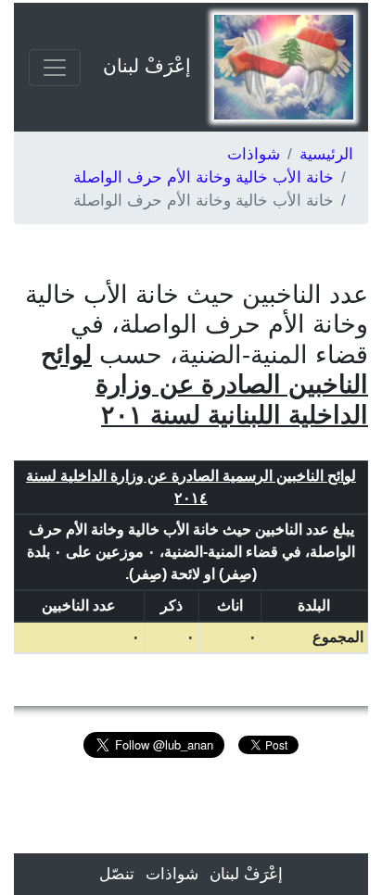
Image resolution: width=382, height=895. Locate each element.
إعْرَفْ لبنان (147, 66)
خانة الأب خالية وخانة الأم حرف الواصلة (203, 177)
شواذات (253, 154)
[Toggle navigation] (55, 67)
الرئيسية (326, 154)
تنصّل (116, 874)
